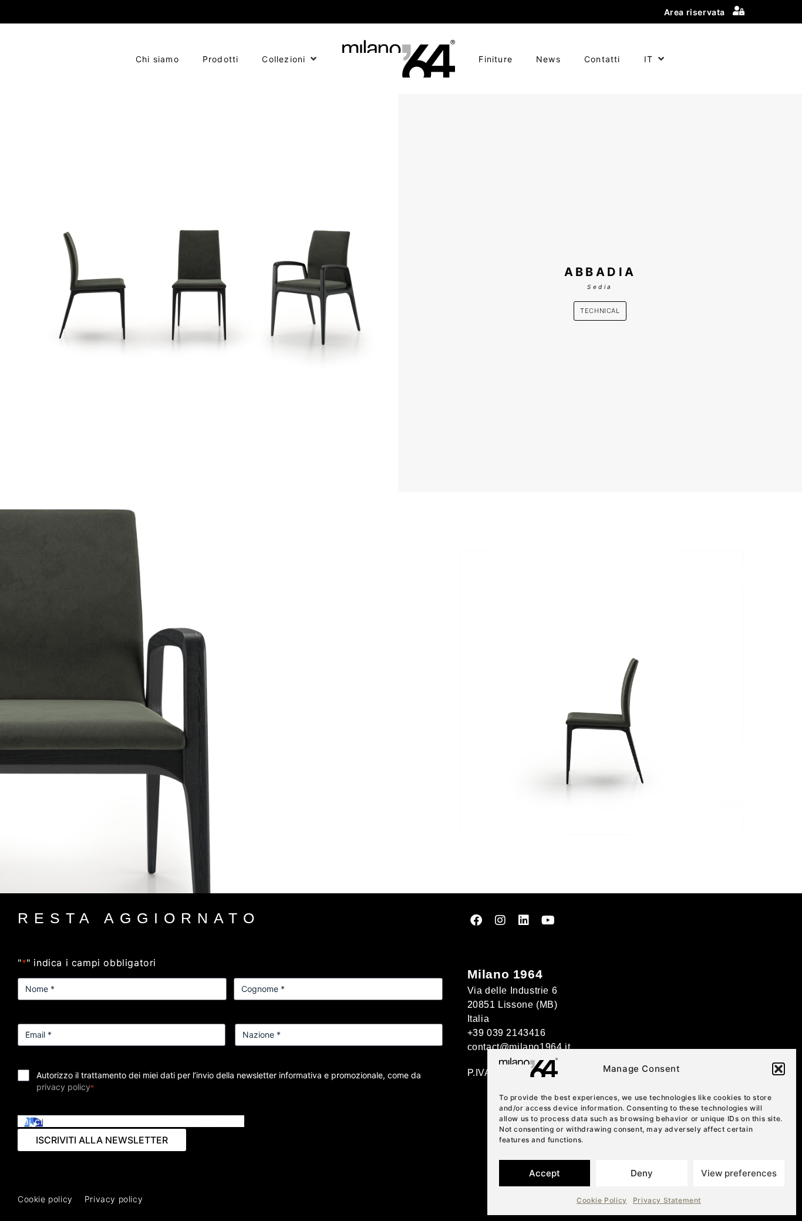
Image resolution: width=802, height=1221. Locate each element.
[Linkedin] (524, 920)
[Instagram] (500, 920)
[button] (778, 1069)
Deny (642, 1173)
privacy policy (63, 1087)
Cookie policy (45, 1199)
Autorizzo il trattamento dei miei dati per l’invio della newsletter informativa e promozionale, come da (228, 1081)
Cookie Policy (602, 1200)
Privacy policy (114, 1199)
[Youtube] (547, 920)
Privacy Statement (667, 1200)
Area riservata (694, 12)
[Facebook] (476, 920)
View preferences (739, 1173)
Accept (544, 1173)
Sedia (600, 286)
